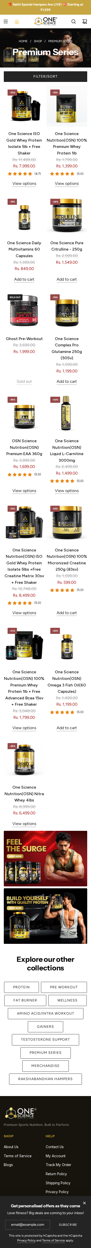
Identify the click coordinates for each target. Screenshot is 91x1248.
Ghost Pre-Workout (24, 338)
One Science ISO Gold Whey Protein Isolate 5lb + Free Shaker (24, 143)
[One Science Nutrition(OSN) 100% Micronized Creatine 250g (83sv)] (67, 522)
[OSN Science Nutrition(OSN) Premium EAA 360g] (24, 413)
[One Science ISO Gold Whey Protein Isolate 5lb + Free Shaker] (24, 106)
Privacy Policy (26, 1240)
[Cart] (84, 21)
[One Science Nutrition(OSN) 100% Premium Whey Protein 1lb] (67, 106)
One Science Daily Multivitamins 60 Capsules (24, 249)
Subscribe (68, 1225)
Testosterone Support (45, 1039)
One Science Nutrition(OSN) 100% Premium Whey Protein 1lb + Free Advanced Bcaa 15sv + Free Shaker (24, 688)
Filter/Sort (45, 76)
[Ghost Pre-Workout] (24, 311)
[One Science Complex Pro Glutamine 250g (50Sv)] (67, 311)
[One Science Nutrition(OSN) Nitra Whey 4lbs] (24, 759)
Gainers (45, 1026)
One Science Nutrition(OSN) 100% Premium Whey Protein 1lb (67, 143)
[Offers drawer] (16, 21)
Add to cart (24, 279)
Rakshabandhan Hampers (45, 1079)
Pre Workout (64, 987)
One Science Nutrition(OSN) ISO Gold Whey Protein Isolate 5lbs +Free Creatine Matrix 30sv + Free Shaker (24, 566)
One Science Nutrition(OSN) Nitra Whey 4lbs (24, 794)
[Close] (84, 1203)
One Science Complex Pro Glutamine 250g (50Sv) (67, 348)
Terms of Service (53, 1240)
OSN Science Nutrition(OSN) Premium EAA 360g (24, 447)
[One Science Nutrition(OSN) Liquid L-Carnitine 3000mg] (67, 413)
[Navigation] (5, 21)
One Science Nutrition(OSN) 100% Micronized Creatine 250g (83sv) (67, 560)
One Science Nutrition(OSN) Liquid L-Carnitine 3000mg (66, 450)
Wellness (67, 1000)
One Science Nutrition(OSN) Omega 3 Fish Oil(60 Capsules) (67, 682)
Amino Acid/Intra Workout (45, 1013)
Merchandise (45, 1066)
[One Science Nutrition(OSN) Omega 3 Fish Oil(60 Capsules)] (67, 644)
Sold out (24, 381)
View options (24, 183)
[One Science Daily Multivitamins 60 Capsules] (24, 215)
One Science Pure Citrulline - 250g (66, 246)
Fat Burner (25, 1000)
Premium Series (46, 1053)
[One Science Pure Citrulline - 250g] (67, 215)
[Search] (73, 21)
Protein (21, 987)
